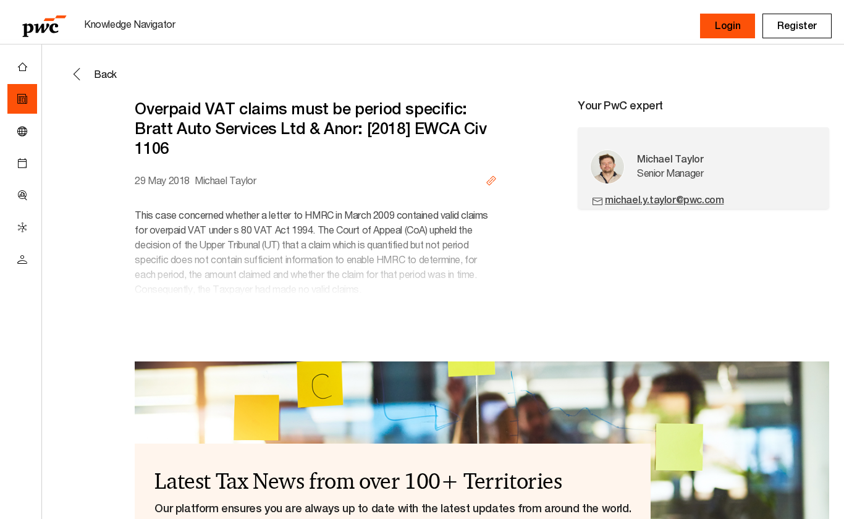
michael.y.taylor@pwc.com (664, 200)
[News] (22, 99)
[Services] (22, 227)
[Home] (22, 67)
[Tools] (22, 195)
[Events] (22, 163)
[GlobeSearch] (22, 131)
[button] (727, 26)
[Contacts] (22, 259)
